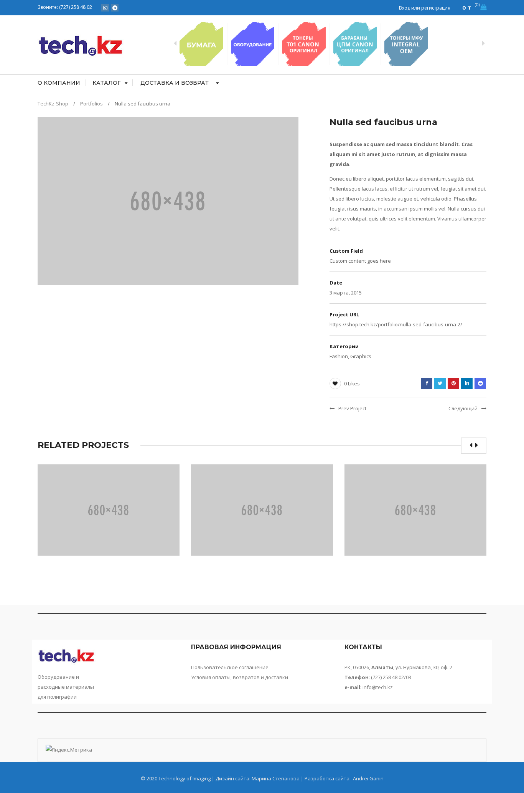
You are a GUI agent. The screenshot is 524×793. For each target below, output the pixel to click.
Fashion (339, 356)
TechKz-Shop (53, 103)
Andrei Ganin (368, 778)
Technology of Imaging (184, 778)
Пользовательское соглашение (230, 667)
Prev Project (352, 408)
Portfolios (91, 103)
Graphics (360, 356)
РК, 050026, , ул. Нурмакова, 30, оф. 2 (398, 667)
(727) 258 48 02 (76, 7)
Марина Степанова (276, 778)
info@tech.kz (378, 687)
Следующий (463, 408)
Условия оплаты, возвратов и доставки (239, 677)
